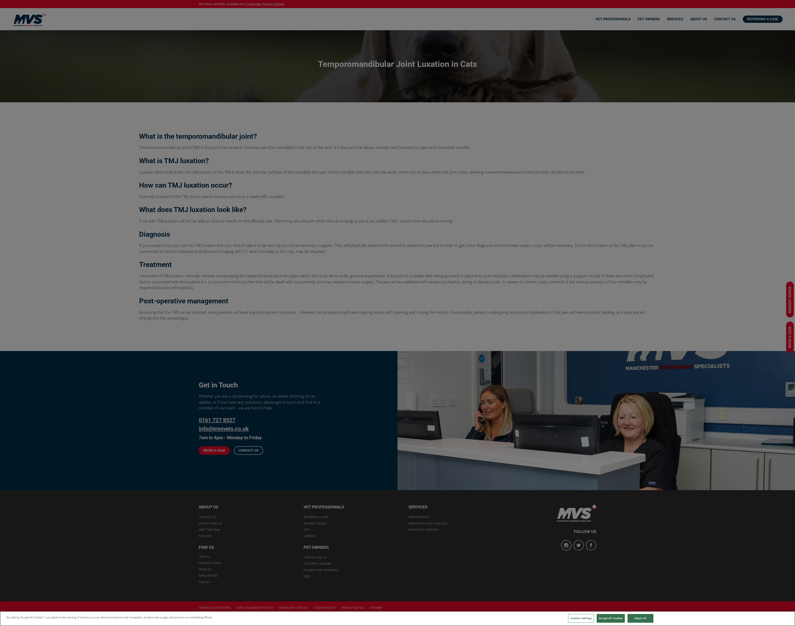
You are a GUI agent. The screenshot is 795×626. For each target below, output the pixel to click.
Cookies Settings (581, 618)
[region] (397, 618)
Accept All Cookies (611, 618)
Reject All (641, 618)
